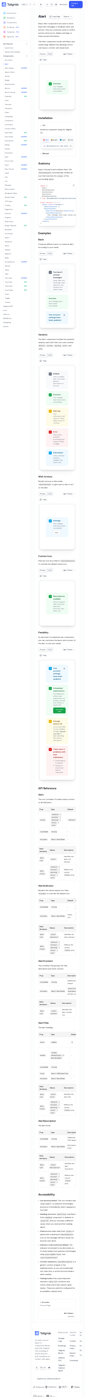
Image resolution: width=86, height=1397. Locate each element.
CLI (43, 125)
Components (12, 23)
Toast (7, 294)
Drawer (7, 149)
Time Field (16, 286)
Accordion (8, 60)
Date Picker (16, 137)
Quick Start (9, 48)
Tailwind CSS (61, 1359)
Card (6, 100)
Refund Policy (72, 1354)
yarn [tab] (64, 140)
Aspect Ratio (10, 72)
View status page (59, 710)
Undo (56, 533)
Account (63, 4)
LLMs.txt (6, 314)
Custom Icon (45, 556)
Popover (16, 213)
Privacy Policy (73, 1347)
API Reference (47, 788)
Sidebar (7, 250)
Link (6, 177)
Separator (8, 242)
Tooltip (7, 302)
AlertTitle (43, 1022)
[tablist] (57, 140)
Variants (42, 334)
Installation (11, 18)
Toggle (7, 298)
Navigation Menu (11, 193)
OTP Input (8, 201)
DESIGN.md (7, 318)
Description (16, 141)
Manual (45, 153)
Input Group (16, 169)
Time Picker (16, 290)
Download (74, 1360)
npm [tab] (47, 140)
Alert (6, 64)
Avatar (7, 76)
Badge (7, 80)
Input (16, 165)
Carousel (8, 104)
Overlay (16, 205)
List (6, 181)
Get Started (8, 44)
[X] (37, 1367)
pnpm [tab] (55, 140)
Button (16, 88)
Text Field (16, 282)
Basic (41, 239)
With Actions (45, 476)
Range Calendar (16, 226)
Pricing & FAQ (74, 4)
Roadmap (62, 1346)
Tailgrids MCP (8, 306)
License (73, 1341)
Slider (7, 258)
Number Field (16, 197)
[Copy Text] (70, 146)
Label (7, 173)
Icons (5, 310)
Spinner (7, 266)
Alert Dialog (16, 68)
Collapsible (9, 117)
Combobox (9, 121)
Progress (8, 217)
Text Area (16, 278)
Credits (6, 326)
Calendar (16, 96)
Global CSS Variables (12, 52)
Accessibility (46, 1194)
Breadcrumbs (10, 84)
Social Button (16, 262)
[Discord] (49, 1367)
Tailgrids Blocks (61, 1351)
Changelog (7, 322)
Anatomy (44, 163)
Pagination (9, 209)
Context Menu (10, 129)
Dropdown (9, 153)
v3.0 (23, 4)
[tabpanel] (57, 146)
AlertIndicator (46, 885)
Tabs (6, 274)
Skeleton (8, 254)
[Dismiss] (64, 315)
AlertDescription (47, 1120)
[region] (57, 146)
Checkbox (8, 108)
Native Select (10, 189)
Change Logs (61, 1339)
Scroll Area (9, 234)
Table (7, 270)
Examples (44, 233)
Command (9, 125)
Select (7, 238)
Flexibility (43, 632)
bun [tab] (71, 140)
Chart (7, 112)
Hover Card (9, 161)
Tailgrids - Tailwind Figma (62, 1368)
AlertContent (45, 961)
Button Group (16, 92)
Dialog (16, 145)
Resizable (8, 230)
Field (16, 157)
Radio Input (9, 221)
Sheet (7, 246)
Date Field (16, 133)
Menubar (8, 185)
